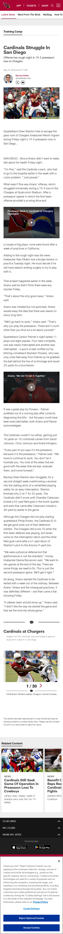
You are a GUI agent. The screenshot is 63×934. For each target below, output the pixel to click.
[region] (31, 895)
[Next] (41, 686)
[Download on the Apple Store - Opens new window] (19, 848)
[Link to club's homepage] (7, 4)
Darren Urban (22, 75)
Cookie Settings (31, 908)
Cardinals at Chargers (24, 631)
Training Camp (13, 31)
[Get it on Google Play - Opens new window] (42, 849)
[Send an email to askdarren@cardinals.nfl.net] (23, 82)
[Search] (52, 5)
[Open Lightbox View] (31, 673)
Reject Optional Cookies (31, 918)
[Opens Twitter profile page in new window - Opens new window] (18, 82)
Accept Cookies (31, 927)
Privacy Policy (40, 902)
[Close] (59, 861)
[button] (31, 222)
